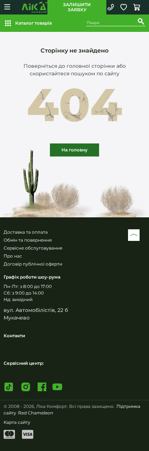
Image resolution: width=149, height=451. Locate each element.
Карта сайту (17, 422)
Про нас (13, 256)
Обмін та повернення (28, 240)
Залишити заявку (77, 7)
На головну (74, 150)
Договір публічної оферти (33, 264)
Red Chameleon (35, 412)
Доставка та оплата (26, 232)
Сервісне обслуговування (33, 248)
